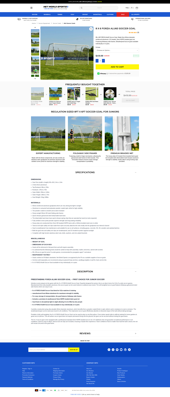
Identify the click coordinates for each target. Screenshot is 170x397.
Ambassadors (121, 377)
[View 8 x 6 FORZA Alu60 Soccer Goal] (35, 33)
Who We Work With (91, 375)
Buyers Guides (90, 377)
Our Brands (89, 373)
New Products (121, 373)
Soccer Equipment (44, 23)
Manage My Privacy (58, 379)
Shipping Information (59, 370)
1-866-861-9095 (75, 394)
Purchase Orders (58, 373)
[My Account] (131, 8)
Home (34, 23)
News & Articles (121, 381)
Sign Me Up (74, 350)
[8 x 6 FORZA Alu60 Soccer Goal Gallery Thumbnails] (35, 53)
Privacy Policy (57, 377)
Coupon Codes (57, 375)
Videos (119, 379)
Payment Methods (27, 377)
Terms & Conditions (27, 379)
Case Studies (121, 375)
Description (85, 271)
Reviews (85, 333)
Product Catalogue (122, 370)
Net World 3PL (90, 383)
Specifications (85, 172)
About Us (89, 368)
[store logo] (55, 6)
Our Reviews (90, 370)
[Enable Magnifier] (91, 29)
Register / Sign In (27, 368)
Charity (88, 379)
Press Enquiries (90, 381)
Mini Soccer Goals (69, 23)
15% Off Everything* (86, 1)
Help (127, 8)
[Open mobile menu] (31, 7)
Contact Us (56, 368)
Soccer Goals (57, 23)
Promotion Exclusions (28, 375)
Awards (119, 368)
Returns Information (27, 373)
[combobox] (98, 8)
